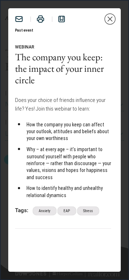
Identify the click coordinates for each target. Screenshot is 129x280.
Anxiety (44, 210)
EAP (66, 210)
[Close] (110, 18)
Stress (88, 210)
